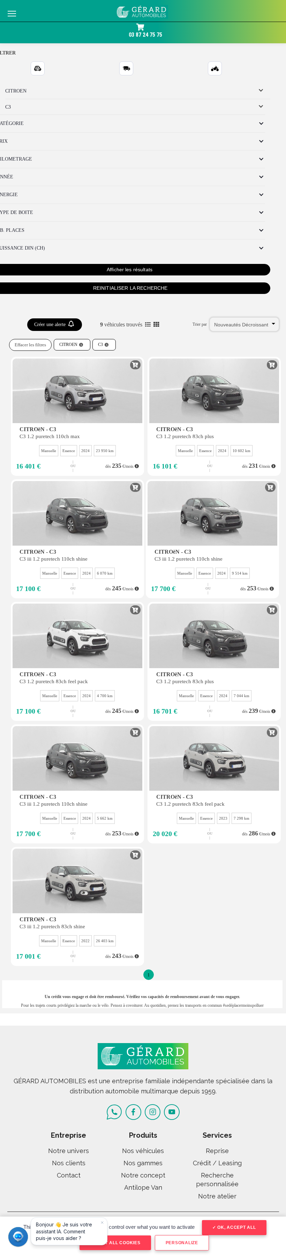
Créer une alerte (50, 324)
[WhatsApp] (114, 1112)
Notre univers (68, 1150)
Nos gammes (143, 1163)
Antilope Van (143, 1187)
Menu (12, 13)
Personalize (182, 1242)
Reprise (217, 1150)
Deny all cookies (117, 1242)
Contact (69, 1175)
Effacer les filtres (30, 344)
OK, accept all (236, 1227)
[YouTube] (172, 1112)
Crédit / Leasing (217, 1163)
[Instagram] (152, 1112)
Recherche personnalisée (217, 1180)
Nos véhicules (143, 1150)
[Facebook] (133, 1112)
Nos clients (68, 1163)
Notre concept (143, 1175)
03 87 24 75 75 (145, 34)
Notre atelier (217, 1196)
